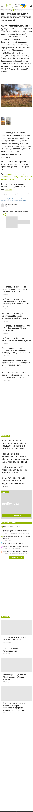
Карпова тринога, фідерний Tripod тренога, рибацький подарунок (14, 677)
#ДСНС (9, 199)
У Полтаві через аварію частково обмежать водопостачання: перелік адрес (14, 482)
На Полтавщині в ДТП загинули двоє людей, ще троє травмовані (14, 470)
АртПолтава (10, 503)
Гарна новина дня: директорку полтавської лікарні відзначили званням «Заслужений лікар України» (16, 457)
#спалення (15, 200)
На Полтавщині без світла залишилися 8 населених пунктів (16, 339)
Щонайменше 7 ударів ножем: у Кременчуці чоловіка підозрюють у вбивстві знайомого (16, 362)
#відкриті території (6, 200)
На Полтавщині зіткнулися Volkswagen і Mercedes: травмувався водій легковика (15, 315)
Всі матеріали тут (16, 515)
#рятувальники (16, 199)
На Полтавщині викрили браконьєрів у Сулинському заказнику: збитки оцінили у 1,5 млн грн (15, 302)
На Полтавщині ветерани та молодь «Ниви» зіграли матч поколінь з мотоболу (14, 289)
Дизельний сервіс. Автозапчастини (11, 650)
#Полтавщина (22, 200)
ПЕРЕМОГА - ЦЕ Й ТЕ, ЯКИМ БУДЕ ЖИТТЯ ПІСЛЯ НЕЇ (14, 638)
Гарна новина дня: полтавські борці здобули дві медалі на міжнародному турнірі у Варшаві (16, 350)
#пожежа (3, 199)
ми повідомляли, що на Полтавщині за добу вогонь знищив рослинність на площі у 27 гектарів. (16, 177)
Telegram (8, 189)
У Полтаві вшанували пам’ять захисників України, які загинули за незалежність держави (16, 374)
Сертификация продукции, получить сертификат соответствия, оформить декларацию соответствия (14, 706)
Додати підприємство (16, 558)
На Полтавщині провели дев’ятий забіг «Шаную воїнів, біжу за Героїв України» (16, 328)
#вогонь (23, 199)
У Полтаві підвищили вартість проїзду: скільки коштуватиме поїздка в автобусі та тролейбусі (14, 444)
